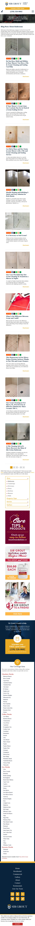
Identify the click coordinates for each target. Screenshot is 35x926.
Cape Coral (6, 782)
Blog (2, 472)
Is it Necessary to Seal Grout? (16, 235)
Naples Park (6, 748)
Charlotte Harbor (7, 682)
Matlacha (5, 805)
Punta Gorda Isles (7, 708)
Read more (26, 76)
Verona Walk (6, 763)
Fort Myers (6, 790)
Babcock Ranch (7, 676)
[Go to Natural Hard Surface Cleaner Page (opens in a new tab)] (17, 563)
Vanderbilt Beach (7, 760)
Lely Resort (6, 739)
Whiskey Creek (7, 845)
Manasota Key (7, 697)
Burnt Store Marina (8, 780)
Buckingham (6, 777)
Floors (10, 488)
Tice (4, 841)
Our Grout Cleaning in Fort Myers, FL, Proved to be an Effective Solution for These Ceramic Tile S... (16, 405)
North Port (6, 851)
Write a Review (2, 11)
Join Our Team (17, 889)
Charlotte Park (7, 684)
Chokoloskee (6, 720)
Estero (5, 788)
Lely (4, 737)
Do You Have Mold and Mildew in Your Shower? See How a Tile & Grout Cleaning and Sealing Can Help (17, 64)
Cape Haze (6, 680)
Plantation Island (7, 758)
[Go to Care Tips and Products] (17, 527)
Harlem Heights (7, 798)
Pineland (5, 826)
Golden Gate (6, 729)
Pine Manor (6, 824)
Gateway (5, 796)
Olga (4, 815)
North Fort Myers (7, 813)
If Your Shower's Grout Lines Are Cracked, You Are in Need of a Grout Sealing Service (17, 108)
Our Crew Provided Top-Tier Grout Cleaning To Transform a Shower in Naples (17, 276)
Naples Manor (7, 746)
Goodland (5, 731)
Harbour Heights (7, 695)
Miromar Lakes (7, 811)
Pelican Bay (6, 754)
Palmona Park (6, 819)
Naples (5, 744)
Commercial (17, 874)
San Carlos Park (7, 832)
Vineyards (5, 765)
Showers (10, 493)
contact (32, 472)
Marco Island (6, 741)
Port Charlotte (6, 703)
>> (23, 467)
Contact (17, 883)
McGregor (6, 809)
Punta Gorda (6, 706)
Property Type (12, 498)
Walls (9, 496)
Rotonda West (6, 710)
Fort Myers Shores (8, 794)
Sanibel (5, 834)
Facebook (12, 58)
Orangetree (6, 752)
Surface (9, 505)
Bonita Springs (7, 775)
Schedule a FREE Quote (17, 8)
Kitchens (10, 491)
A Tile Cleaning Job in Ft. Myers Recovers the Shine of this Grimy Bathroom (16, 448)
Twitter (14, 58)
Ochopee (5, 750)
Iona (4, 801)
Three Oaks (6, 838)
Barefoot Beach (7, 718)
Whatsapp (16, 58)
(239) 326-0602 (16, 12)
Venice (5, 853)
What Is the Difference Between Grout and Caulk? (17, 317)
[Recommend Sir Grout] (17, 598)
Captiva (5, 784)
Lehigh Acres (6, 803)
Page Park (5, 817)
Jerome (5, 735)
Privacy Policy (12, 917)
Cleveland (5, 687)
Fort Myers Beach (8, 792)
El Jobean (5, 689)
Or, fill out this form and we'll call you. (17, 651)
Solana (5, 712)
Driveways (11, 486)
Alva (4, 769)
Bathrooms (11, 481)
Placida (5, 701)
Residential (17, 871)
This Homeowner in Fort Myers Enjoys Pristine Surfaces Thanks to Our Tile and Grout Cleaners (17, 359)
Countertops (11, 483)
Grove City (6, 693)
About (17, 880)
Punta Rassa (6, 828)
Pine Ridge (6, 756)
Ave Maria (6, 716)
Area (8, 478)
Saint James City (7, 830)
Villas (4, 843)
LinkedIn (17, 899)
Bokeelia (5, 773)
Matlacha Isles (7, 807)
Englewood (6, 691)
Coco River (6, 723)
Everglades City (7, 727)
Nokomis (5, 849)
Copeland (5, 725)
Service (9, 501)
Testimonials (17, 886)
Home (17, 868)
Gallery (17, 877)
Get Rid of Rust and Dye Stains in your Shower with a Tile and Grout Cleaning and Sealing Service (17, 151)
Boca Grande (6, 678)
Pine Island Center (8, 822)
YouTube (12, 899)
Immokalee (6, 733)
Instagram (12, 894)
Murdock (5, 699)
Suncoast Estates (7, 836)
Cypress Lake (6, 786)
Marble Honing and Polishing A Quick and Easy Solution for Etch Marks (17, 194)
